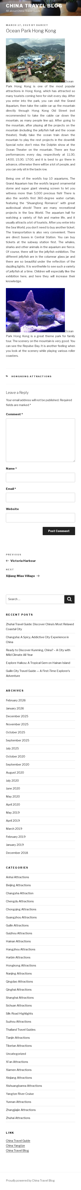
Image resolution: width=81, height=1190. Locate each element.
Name (11, 468)
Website (12, 509)
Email (11, 489)
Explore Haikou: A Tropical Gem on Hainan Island (38, 663)
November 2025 (17, 724)
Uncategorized (16, 1054)
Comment (14, 414)
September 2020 (17, 764)
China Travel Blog (34, 6)
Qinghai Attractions (19, 989)
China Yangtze (15, 1145)
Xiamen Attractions (19, 1070)
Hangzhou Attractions (20, 949)
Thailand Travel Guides (21, 1029)
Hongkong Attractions (31, 376)
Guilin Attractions (17, 925)
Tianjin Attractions (18, 1037)
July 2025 (12, 748)
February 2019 (16, 837)
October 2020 (15, 756)
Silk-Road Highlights (19, 1013)
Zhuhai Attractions (18, 1118)
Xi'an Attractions (17, 1062)
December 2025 (17, 716)
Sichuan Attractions (19, 1005)
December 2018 (17, 853)
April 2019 (13, 820)
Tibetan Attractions (19, 1046)
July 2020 (12, 780)
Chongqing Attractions (21, 909)
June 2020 (13, 788)
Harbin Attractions (18, 957)
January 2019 (15, 845)
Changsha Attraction (19, 893)
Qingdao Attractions (19, 981)
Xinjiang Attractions (19, 1078)
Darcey (42, 25)
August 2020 (15, 772)
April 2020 (13, 804)
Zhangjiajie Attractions (21, 1110)
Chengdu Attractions (20, 901)
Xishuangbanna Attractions (24, 1086)
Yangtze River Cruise (20, 1094)
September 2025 (17, 740)
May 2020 (13, 796)
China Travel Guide (18, 1141)
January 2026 (15, 708)
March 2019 (14, 828)
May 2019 (13, 812)
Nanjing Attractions (19, 973)
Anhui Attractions (17, 877)
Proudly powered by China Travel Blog (30, 1180)
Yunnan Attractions (18, 1102)
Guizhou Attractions (19, 933)
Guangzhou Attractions (21, 917)
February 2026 (16, 700)
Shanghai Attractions (20, 997)
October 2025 (15, 732)
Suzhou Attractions (18, 1021)
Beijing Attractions (18, 885)
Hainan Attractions (18, 941)
